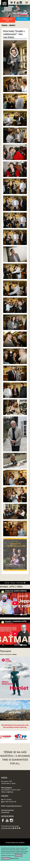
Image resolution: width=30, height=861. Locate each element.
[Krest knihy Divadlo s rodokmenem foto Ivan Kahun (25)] (15, 357)
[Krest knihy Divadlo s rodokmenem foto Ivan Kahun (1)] (15, 58)
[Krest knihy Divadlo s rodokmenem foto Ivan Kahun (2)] (15, 255)
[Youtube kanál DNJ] (17, 2)
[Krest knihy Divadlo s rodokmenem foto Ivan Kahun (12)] (15, 119)
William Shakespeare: (8, 654)
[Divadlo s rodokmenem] (15, 555)
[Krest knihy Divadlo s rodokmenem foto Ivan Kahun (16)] (15, 187)
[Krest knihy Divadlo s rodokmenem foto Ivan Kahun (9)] (15, 512)
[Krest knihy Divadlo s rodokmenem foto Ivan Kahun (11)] (15, 102)
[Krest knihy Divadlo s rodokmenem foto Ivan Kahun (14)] (15, 153)
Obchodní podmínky (7, 810)
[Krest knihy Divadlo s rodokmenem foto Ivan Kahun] (15, 529)
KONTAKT (4, 796)
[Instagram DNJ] (21, 2)
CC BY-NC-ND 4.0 (6, 828)
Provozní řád (5, 812)
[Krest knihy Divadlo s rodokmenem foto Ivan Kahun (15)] (15, 170)
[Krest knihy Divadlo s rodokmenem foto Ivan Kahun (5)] (15, 434)
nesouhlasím (5, 858)
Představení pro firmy (7, 20)
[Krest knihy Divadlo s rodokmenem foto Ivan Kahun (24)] (15, 340)
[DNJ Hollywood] (15, 711)
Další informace (15, 858)
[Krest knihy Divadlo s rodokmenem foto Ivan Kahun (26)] (15, 374)
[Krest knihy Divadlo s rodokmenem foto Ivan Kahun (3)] (15, 391)
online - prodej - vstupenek (14, 583)
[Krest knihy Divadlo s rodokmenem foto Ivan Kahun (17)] (15, 204)
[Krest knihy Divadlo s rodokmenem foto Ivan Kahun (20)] (15, 272)
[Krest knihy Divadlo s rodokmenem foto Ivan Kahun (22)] (15, 306)
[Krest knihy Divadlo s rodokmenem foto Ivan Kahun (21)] (15, 289)
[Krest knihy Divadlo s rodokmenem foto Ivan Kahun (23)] (15, 323)
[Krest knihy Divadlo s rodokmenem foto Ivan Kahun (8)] (15, 495)
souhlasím (18, 855)
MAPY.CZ (10, 792)
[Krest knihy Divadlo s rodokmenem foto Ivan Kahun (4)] (15, 408)
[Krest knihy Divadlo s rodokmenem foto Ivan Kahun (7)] (15, 478)
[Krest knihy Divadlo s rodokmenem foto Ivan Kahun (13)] (15, 136)
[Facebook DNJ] (14, 2)
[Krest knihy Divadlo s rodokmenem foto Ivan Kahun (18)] (15, 221)
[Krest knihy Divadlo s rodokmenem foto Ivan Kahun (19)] (15, 238)
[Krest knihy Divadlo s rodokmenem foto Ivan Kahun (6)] (15, 461)
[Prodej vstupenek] (11, 2)
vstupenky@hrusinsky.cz (14, 806)
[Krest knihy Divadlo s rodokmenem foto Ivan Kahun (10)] (15, 85)
